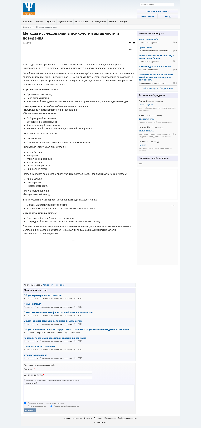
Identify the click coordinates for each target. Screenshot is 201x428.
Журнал (50, 21)
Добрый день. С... (147, 131)
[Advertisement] (79, 54)
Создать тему (166, 88)
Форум (123, 21)
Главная (27, 21)
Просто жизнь (146, 47)
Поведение (60, 285)
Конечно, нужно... (146, 105)
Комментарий (31, 383)
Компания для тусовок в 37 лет (155, 66)
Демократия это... (147, 119)
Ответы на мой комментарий (66, 406)
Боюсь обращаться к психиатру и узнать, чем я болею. (156, 56)
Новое (39, 21)
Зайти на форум (150, 88)
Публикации (65, 21)
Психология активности (46, 27)
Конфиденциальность (127, 418)
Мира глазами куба (148, 39)
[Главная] (29, 9)
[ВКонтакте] (130, 42)
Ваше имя (29, 369)
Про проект (98, 418)
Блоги (112, 21)
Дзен (141, 164)
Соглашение (110, 418)
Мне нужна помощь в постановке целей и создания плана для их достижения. (156, 77)
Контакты (88, 418)
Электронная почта (34, 375)
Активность (48, 285)
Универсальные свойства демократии (155, 122)
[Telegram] (134, 42)
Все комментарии (38, 406)
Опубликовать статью (157, 11)
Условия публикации (73, 418)
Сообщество (99, 21)
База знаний (81, 21)
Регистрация (147, 16)
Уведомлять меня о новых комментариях (46, 403)
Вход (168, 16)
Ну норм (142, 145)
